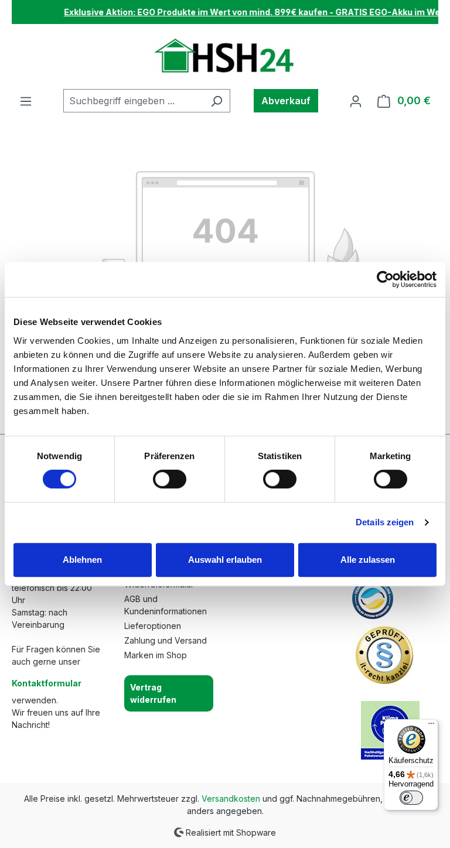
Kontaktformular (46, 683)
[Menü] (26, 100)
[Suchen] (216, 100)
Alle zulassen (367, 560)
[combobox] (133, 100)
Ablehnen (82, 560)
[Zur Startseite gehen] (225, 56)
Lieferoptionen (152, 626)
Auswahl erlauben (225, 560)
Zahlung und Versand (165, 640)
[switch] (169, 479)
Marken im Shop (155, 655)
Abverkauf (286, 101)
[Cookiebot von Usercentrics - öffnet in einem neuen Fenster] (385, 279)
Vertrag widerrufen (153, 693)
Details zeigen (385, 522)
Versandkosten (231, 798)
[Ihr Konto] (356, 100)
